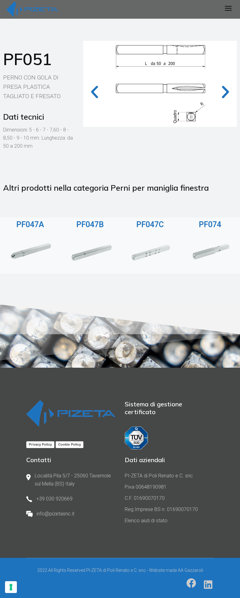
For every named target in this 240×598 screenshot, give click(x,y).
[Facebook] (191, 583)
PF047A (30, 224)
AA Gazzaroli (190, 570)
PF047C (150, 224)
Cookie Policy (69, 444)
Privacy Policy (40, 444)
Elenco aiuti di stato (146, 521)
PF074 (210, 224)
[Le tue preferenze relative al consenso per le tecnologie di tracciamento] (11, 587)
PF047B (90, 224)
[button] (94, 92)
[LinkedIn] (208, 584)
